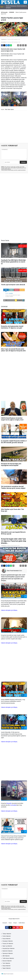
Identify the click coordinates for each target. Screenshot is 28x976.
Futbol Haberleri (7, 936)
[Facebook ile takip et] (7, 927)
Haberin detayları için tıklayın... (9, 610)
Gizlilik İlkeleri (22, 922)
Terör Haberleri (6, 963)
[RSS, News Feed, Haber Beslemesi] (21, 927)
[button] (21, 45)
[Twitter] (4, 45)
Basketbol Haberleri (7, 951)
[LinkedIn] (9, 45)
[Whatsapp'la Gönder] (11, 45)
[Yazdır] (18, 45)
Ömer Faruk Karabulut (13, 570)
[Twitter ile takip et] (10, 927)
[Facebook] (2, 45)
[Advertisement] (14, 127)
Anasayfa (5, 12)
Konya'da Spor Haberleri (8, 948)
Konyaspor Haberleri (8, 941)
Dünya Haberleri (6, 965)
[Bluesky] (6, 45)
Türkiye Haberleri (7, 933)
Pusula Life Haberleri (8, 943)
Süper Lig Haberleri (7, 946)
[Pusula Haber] (10, 2)
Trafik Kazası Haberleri (8, 958)
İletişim (15, 922)
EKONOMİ (11, 12)
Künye (10, 922)
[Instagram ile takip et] (17, 927)
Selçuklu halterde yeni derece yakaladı (15, 7)
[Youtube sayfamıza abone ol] (14, 927)
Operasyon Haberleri (8, 953)
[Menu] (25, 2)
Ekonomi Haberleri (7, 960)
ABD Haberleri (6, 956)
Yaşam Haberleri (7, 968)
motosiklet (13, 805)
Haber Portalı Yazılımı (8, 973)
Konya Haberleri (6, 938)
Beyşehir (9, 803)
